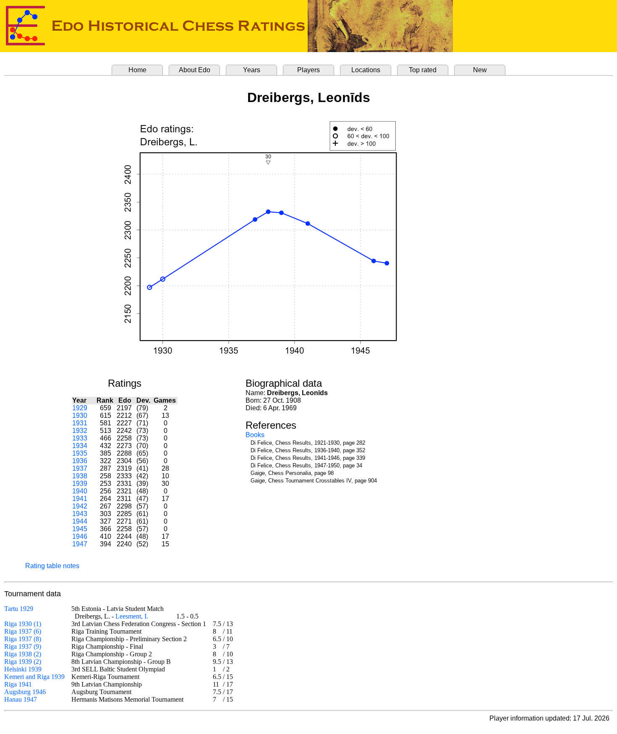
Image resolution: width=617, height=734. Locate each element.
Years (251, 69)
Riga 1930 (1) (22, 623)
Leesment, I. (131, 616)
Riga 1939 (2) (22, 661)
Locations (365, 69)
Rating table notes (52, 565)
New (480, 69)
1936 (79, 460)
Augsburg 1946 (25, 691)
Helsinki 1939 (23, 669)
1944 (79, 521)
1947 (79, 544)
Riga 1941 (18, 684)
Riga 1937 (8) (22, 638)
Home (137, 69)
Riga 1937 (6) (22, 631)
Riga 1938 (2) (22, 654)
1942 (79, 506)
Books (255, 434)
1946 (79, 536)
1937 (79, 468)
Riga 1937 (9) (22, 646)
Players (308, 69)
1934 (79, 445)
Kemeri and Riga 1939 (34, 676)
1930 (79, 415)
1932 (79, 430)
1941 (79, 498)
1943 (79, 513)
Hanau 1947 (20, 699)
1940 (79, 491)
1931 (79, 423)
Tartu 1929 (18, 608)
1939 (79, 483)
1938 (79, 476)
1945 (79, 528)
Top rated (423, 69)
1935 (79, 453)
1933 (79, 438)
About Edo (194, 69)
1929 (79, 408)
